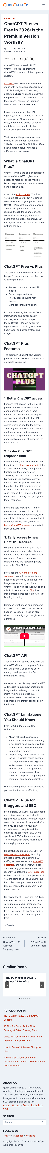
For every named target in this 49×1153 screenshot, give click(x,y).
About (6, 1105)
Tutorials (9, 925)
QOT (9, 49)
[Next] (42, 985)
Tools (26, 1105)
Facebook (18, 1135)
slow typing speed (28, 465)
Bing (32, 590)
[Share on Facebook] (20, 59)
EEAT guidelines (35, 872)
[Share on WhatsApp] (32, 59)
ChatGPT (9, 83)
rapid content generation (17, 854)
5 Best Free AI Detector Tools (38, 942)
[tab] (19, 998)
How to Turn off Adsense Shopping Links (11, 943)
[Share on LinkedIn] (26, 59)
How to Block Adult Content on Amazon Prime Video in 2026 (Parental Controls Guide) (24, 1061)
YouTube (30, 1135)
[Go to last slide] (7, 985)
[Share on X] (14, 59)
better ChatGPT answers (17, 525)
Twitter (6, 1135)
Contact (16, 1105)
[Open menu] (43, 5)
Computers (9, 19)
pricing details (22, 194)
